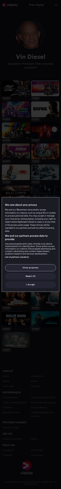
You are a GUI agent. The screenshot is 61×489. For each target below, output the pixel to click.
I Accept (30, 285)
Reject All (31, 276)
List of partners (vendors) (17, 257)
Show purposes (30, 268)
